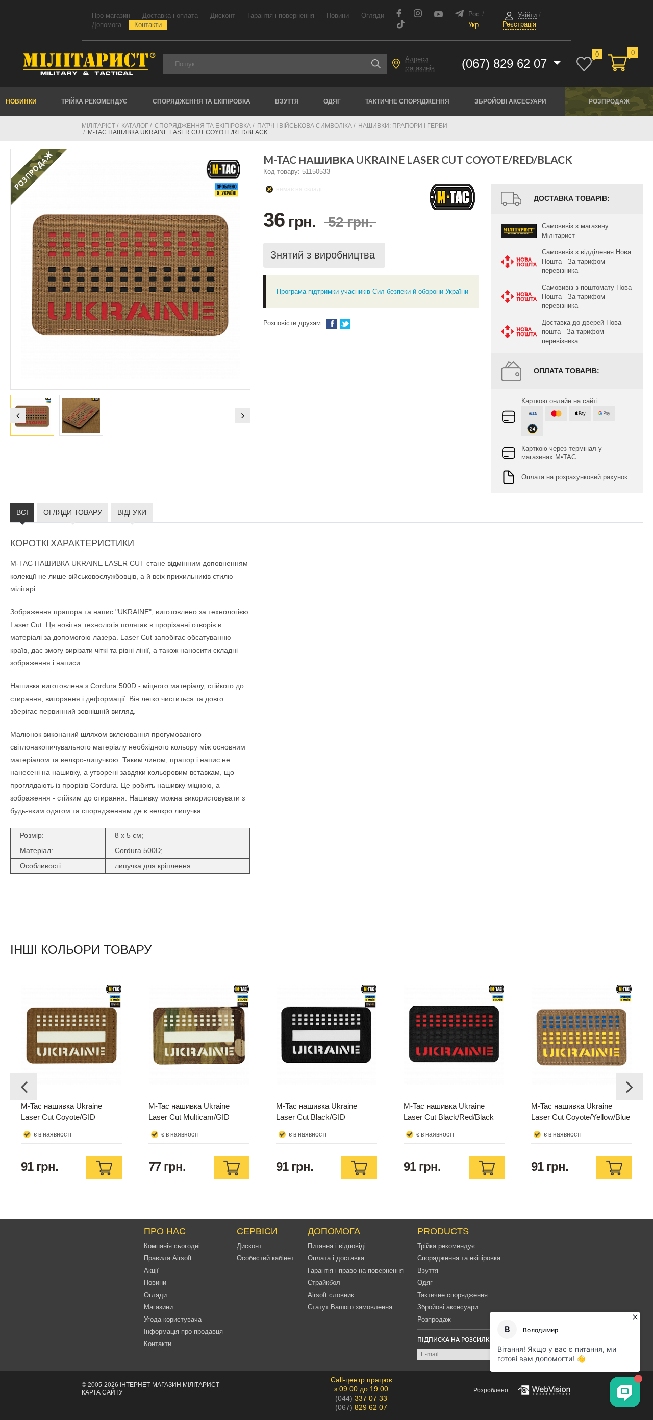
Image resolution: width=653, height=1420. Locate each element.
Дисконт (222, 15)
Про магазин (111, 15)
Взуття (287, 101)
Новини (337, 15)
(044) (361, 1398)
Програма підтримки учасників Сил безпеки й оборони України (372, 291)
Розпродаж (609, 101)
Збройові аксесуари (510, 101)
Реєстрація (519, 24)
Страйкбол (324, 1282)
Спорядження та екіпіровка (201, 101)
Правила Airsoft (168, 1258)
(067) (361, 1407)
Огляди (372, 15)
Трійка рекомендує (94, 101)
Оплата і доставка (336, 1258)
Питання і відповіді (337, 1246)
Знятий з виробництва (324, 255)
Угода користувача (173, 1319)
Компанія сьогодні (172, 1246)
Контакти (148, 25)
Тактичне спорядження (407, 101)
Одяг (332, 101)
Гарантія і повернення (280, 15)
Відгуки (131, 512)
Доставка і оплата (170, 15)
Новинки (21, 101)
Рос (474, 14)
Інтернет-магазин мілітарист (169, 1384)
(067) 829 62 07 (506, 63)
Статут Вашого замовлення (350, 1307)
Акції (151, 1270)
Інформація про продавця (183, 1331)
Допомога (106, 25)
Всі (22, 512)
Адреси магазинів (420, 63)
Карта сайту (102, 1392)
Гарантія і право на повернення (356, 1270)
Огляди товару (72, 512)
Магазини (158, 1307)
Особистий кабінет (265, 1258)
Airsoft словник (331, 1295)
